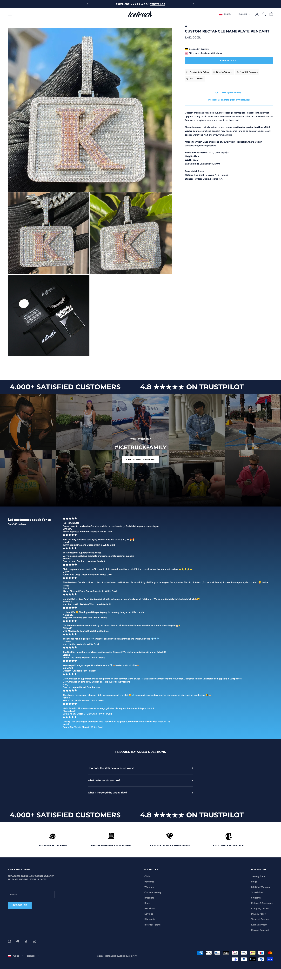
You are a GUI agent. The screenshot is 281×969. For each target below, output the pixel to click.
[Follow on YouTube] (18, 941)
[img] (167, 518)
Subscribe (20, 905)
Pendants (149, 881)
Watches (149, 887)
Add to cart (229, 60)
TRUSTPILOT (157, 4)
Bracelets (149, 897)
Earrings (148, 913)
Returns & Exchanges (262, 903)
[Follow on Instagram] (9, 941)
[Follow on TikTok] (26, 941)
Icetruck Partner (152, 924)
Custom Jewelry (152, 892)
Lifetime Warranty (260, 887)
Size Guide (257, 892)
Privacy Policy (258, 913)
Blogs (254, 881)
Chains (148, 876)
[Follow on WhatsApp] (34, 941)
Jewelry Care (258, 876)
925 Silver (149, 908)
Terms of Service (260, 919)
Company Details (260, 908)
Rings (147, 903)
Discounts (149, 919)
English (243, 14)
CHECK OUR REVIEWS (140, 459)
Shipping (256, 897)
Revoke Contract (260, 930)
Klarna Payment (259, 924)
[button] (186, 26)
